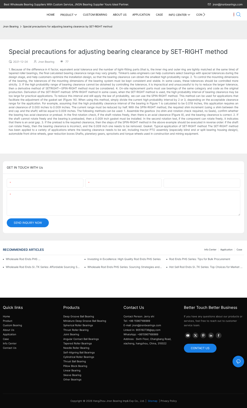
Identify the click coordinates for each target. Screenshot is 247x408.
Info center (210, 249)
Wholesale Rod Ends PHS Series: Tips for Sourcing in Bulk (24, 259)
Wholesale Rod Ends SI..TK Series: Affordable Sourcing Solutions (43, 267)
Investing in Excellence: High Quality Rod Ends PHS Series (124, 259)
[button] (204, 14)
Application (226, 249)
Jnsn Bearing (11, 26)
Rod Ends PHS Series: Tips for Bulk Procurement (199, 259)
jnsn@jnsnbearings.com (228, 4)
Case (239, 249)
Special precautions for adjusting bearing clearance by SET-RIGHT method (67, 26)
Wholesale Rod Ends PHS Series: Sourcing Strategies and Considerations (124, 267)
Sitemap (152, 400)
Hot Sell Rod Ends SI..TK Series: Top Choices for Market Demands (206, 267)
